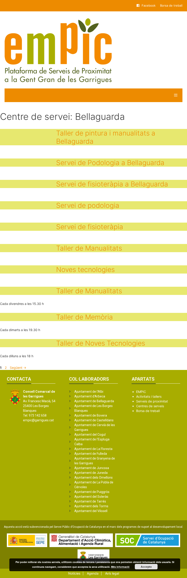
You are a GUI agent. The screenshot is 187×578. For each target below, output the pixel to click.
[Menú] (93, 95)
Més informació (120, 566)
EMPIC (141, 392)
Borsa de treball (171, 5)
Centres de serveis (150, 406)
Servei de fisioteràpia (89, 227)
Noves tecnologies (85, 269)
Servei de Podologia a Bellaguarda (110, 162)
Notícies (74, 573)
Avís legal (112, 573)
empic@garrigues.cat (38, 420)
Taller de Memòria (84, 317)
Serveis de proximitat (152, 401)
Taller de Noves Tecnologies (100, 343)
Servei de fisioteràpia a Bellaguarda (112, 184)
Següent (18, 367)
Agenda (93, 573)
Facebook (149, 5)
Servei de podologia (87, 205)
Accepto (146, 567)
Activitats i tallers (148, 396)
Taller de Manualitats (89, 248)
